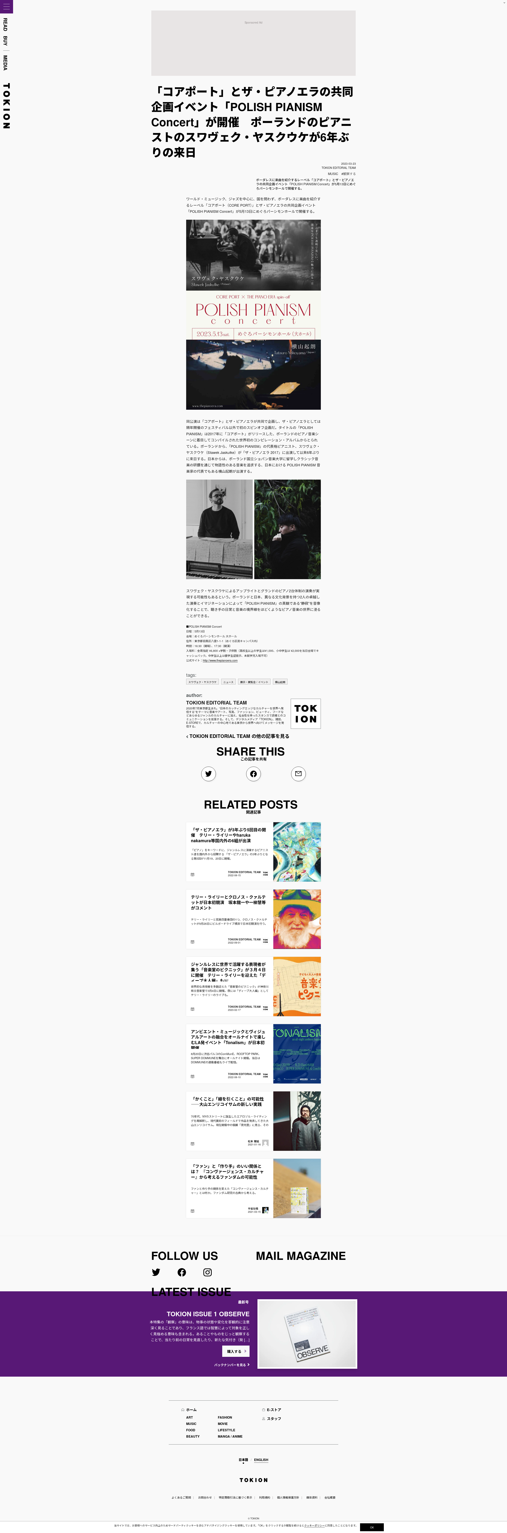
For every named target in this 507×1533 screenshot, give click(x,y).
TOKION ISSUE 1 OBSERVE (208, 1313)
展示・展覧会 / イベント (254, 682)
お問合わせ (205, 1497)
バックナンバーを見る (230, 1365)
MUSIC (333, 173)
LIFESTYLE (226, 1430)
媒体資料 (311, 1497)
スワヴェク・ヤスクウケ (202, 682)
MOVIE (223, 1423)
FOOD (190, 1430)
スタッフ (274, 1418)
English (261, 1459)
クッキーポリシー (314, 1525)
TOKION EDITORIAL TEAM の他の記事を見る (240, 736)
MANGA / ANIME (230, 1436)
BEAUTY (193, 1436)
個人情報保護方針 (288, 1497)
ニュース (228, 682)
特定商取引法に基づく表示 (235, 1497)
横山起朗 (280, 682)
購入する (234, 1351)
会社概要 (329, 1497)
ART (189, 1417)
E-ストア (274, 1409)
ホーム (191, 1409)
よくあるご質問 (181, 1497)
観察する (349, 173)
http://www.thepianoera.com (220, 660)
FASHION (225, 1417)
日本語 (243, 1459)
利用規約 (264, 1497)
